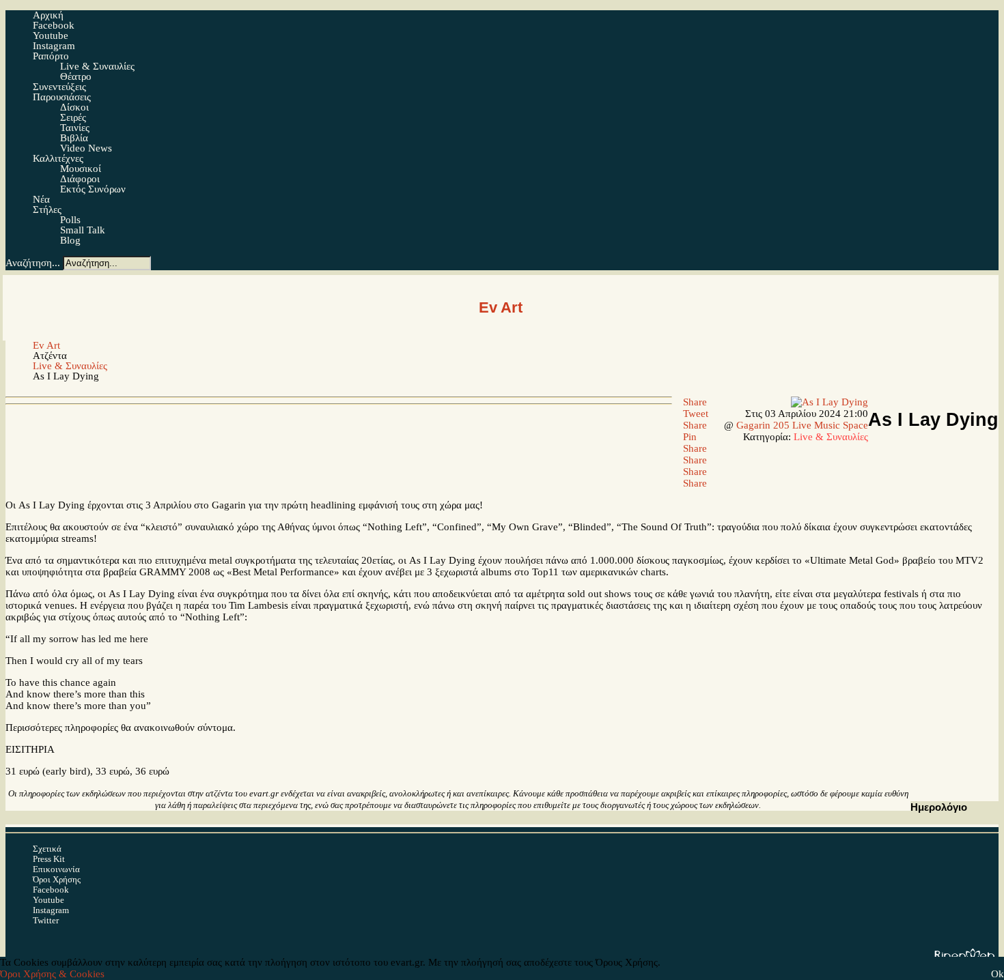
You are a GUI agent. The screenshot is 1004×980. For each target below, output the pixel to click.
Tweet (694, 413)
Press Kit (49, 859)
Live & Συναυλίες (97, 66)
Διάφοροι (80, 178)
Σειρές (73, 117)
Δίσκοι (74, 107)
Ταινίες (74, 127)
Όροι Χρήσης (57, 879)
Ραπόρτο (51, 56)
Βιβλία (74, 137)
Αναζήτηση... (32, 262)
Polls (70, 219)
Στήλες (47, 209)
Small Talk (82, 230)
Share (693, 402)
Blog (70, 240)
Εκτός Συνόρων (93, 189)
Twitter (46, 920)
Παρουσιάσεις (62, 96)
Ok (997, 973)
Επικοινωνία (56, 869)
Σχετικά (47, 849)
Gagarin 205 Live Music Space (802, 425)
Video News (86, 148)
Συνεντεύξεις (59, 86)
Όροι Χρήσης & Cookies (52, 973)
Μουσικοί (80, 168)
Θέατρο (76, 76)
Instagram (51, 910)
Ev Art (46, 345)
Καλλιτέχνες (58, 158)
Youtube (48, 900)
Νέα (41, 199)
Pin (688, 436)
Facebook (51, 889)
